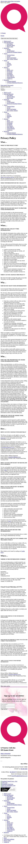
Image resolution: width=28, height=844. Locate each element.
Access (8, 56)
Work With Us (10, 75)
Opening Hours (10, 55)
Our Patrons (10, 74)
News (8, 69)
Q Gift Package (10, 51)
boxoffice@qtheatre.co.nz (19, 776)
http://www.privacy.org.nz (7, 177)
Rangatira (9, 64)
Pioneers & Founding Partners (14, 52)
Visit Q (5, 53)
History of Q (10, 70)
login (5, 470)
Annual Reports (11, 77)
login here (3, 438)
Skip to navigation (15, 1)
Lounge (9, 63)
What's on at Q (7, 41)
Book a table (10, 46)
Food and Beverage (8, 42)
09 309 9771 (13, 772)
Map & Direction (5, 754)
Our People (9, 71)
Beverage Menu (11, 45)
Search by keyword (5, 86)
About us (6, 67)
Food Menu (10, 44)
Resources (6, 80)
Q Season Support (11, 81)
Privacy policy (7, 840)
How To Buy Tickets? (12, 59)
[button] (7, 85)
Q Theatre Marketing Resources (15, 82)
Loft (8, 62)
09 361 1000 (24, 769)
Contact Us (9, 78)
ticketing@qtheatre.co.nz (8, 447)
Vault (8, 66)
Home (5, 838)
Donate (2, 35)
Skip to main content (6, 1)
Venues (5, 60)
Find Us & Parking (11, 57)
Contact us (6, 842)
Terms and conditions (9, 839)
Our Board (9, 73)
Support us (6, 48)
